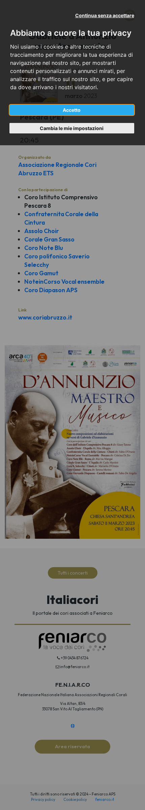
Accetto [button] (72, 110)
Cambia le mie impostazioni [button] (72, 128)
